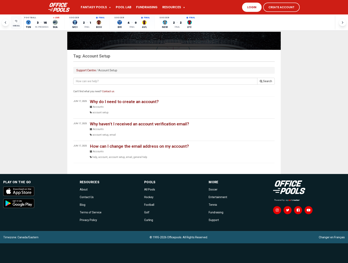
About (84, 189)
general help (140, 157)
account (103, 157)
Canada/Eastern (28, 237)
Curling (148, 220)
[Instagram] (277, 210)
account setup (100, 112)
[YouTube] (308, 210)
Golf (146, 212)
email (113, 134)
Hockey (148, 197)
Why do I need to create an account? (124, 101)
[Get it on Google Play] (39, 203)
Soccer (213, 189)
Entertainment (218, 197)
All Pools (149, 189)
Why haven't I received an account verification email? (139, 124)
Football (149, 204)
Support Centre (86, 70)
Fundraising (216, 212)
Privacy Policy (88, 220)
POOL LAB (123, 7)
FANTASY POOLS (96, 7)
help (94, 157)
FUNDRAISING (146, 7)
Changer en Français (332, 237)
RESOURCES (173, 7)
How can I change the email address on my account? (139, 146)
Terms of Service (91, 212)
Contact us (108, 91)
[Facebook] (298, 210)
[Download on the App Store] (39, 191)
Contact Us (87, 197)
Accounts (98, 106)
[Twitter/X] (288, 210)
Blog (82, 204)
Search (267, 81)
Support (214, 220)
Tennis (213, 204)
